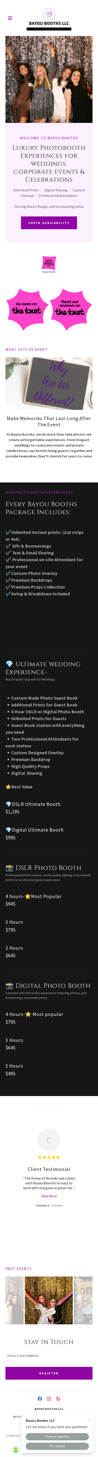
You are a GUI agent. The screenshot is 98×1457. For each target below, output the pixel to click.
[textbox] (49, 1355)
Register (49, 1373)
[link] (49, 17)
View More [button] (49, 1196)
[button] (11, 18)
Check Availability (49, 223)
